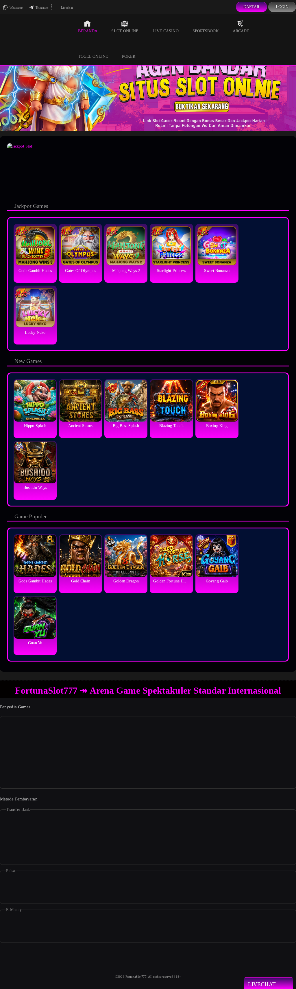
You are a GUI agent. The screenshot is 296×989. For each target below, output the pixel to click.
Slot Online (124, 31)
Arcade (241, 31)
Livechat (66, 7)
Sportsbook (206, 31)
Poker (129, 56)
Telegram (41, 7)
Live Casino (166, 31)
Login (282, 7)
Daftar (251, 7)
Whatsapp (16, 7)
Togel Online (93, 56)
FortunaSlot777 (136, 976)
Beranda (88, 31)
